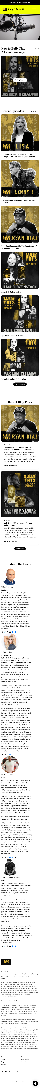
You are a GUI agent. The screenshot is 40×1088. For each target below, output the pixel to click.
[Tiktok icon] (17, 1071)
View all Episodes (20, 384)
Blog (2, 1062)
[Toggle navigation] (34, 9)
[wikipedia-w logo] (15, 857)
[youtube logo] (10, 632)
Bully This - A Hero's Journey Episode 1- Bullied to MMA (19, 524)
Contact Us (24, 1062)
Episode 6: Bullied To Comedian (13, 379)
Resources (24, 1057)
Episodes (3, 1057)
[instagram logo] (8, 632)
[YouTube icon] (13, 1071)
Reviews (3, 1064)
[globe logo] (2, 632)
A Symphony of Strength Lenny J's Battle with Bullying (18, 201)
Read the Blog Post (11, 465)
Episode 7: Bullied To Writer (12, 335)
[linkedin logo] (15, 632)
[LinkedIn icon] (6, 1071)
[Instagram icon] (10, 1071)
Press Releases (25, 1059)
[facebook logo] (13, 632)
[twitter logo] (5, 632)
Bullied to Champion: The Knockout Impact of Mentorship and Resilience (18, 247)
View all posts (20, 548)
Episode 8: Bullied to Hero (11, 292)
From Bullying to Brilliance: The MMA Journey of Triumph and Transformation (19, 448)
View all (34, 111)
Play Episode (21, 80)
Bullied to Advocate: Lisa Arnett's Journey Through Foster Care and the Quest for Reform (19, 155)
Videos (3, 1059)
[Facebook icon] (2, 1071)
